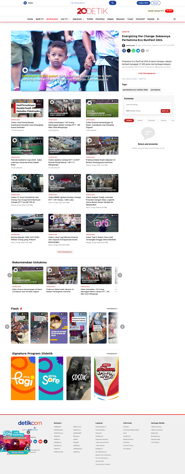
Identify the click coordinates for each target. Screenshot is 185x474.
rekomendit (100, 461)
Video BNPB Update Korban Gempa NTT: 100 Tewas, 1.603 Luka (64, 198)
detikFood (77, 430)
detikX (75, 439)
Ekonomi (120, 19)
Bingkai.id (99, 449)
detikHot (57, 439)
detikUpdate (52, 19)
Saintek (150, 19)
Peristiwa (100, 19)
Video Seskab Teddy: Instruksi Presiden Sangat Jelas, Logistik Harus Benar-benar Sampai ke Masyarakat (100, 201)
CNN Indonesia (156, 427)
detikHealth (77, 433)
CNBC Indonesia (156, 430)
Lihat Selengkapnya (65, 252)
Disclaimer (127, 449)
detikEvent (99, 436)
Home (30, 19)
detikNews (57, 427)
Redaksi (126, 427)
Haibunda (154, 433)
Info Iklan (126, 442)
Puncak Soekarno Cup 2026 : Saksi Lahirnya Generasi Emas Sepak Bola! (26, 162)
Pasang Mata (100, 430)
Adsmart (99, 433)
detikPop (76, 452)
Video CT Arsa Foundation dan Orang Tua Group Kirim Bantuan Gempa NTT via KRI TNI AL (25, 199)
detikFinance (58, 433)
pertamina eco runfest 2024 (135, 90)
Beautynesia (155, 436)
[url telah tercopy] (143, 51)
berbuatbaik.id (101, 427)
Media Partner (128, 439)
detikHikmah (77, 449)
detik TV (40, 19)
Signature (77, 19)
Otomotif (140, 19)
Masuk (155, 3)
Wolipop (76, 436)
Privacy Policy (128, 445)
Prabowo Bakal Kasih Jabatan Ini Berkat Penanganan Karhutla (100, 161)
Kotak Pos (127, 436)
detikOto (57, 449)
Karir (125, 433)
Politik (90, 19)
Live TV (64, 19)
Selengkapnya (112, 308)
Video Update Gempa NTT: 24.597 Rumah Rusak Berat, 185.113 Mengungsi (64, 162)
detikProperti (58, 452)
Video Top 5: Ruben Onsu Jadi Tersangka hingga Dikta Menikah (101, 238)
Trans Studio (100, 445)
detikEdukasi (58, 430)
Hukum (110, 19)
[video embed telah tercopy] (147, 51)
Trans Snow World (102, 442)
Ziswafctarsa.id (101, 452)
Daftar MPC (143, 3)
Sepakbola (58, 445)
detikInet (57, 436)
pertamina (155, 90)
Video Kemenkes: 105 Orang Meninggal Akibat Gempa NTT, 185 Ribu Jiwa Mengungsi (64, 124)
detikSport (57, 442)
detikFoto (76, 445)
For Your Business (102, 458)
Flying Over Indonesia (103, 455)
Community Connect (103, 464)
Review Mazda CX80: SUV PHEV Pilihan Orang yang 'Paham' (25, 238)
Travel (130, 19)
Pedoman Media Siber (131, 430)
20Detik (76, 442)
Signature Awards (102, 439)
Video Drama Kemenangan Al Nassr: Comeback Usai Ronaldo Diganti (100, 124)
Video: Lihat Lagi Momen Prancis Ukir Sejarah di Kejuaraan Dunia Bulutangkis (63, 239)
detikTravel (77, 427)
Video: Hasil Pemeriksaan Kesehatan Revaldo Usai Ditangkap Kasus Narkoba (27, 124)
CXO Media (155, 442)
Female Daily (155, 439)
